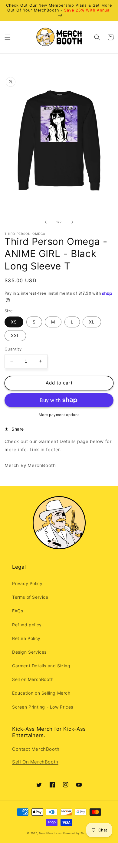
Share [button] (17, 429)
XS (14, 321)
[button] (7, 37)
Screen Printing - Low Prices (42, 706)
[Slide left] (45, 222)
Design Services (29, 652)
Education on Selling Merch (41, 693)
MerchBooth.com (50, 833)
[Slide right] (72, 222)
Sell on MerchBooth (33, 679)
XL (92, 321)
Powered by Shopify (77, 833)
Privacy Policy (27, 583)
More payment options (59, 414)
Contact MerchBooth (36, 749)
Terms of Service (30, 597)
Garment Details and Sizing (41, 665)
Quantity (13, 349)
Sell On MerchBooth (35, 762)
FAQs (17, 610)
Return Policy (26, 638)
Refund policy (27, 624)
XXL (15, 335)
